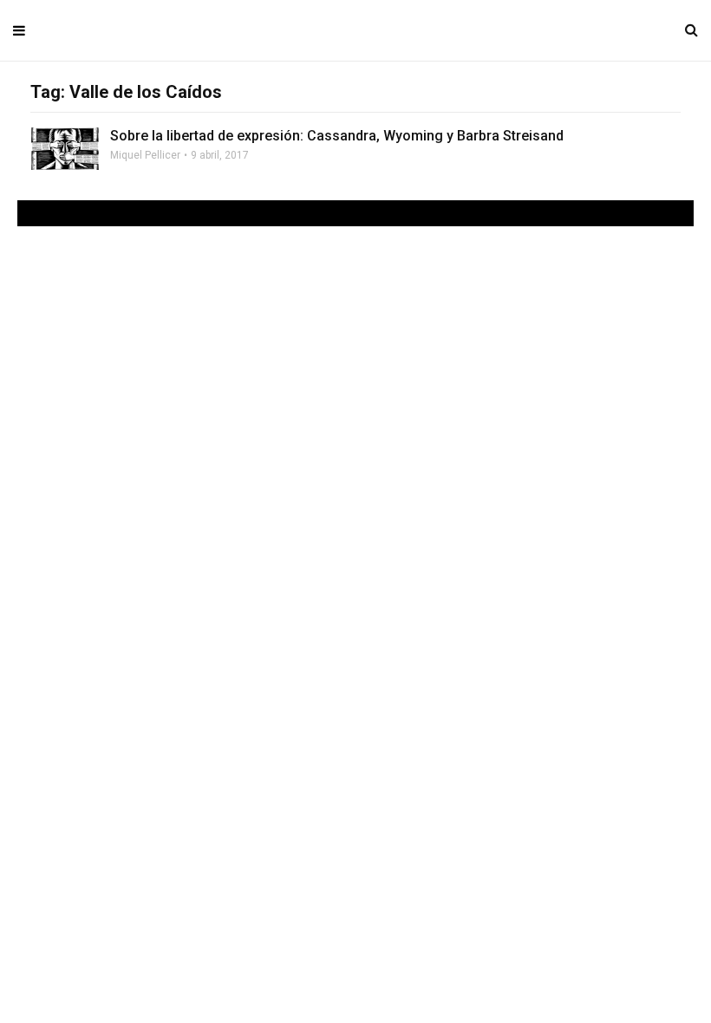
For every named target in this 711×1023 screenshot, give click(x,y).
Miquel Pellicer (145, 155)
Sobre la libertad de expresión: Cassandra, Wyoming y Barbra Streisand (337, 135)
